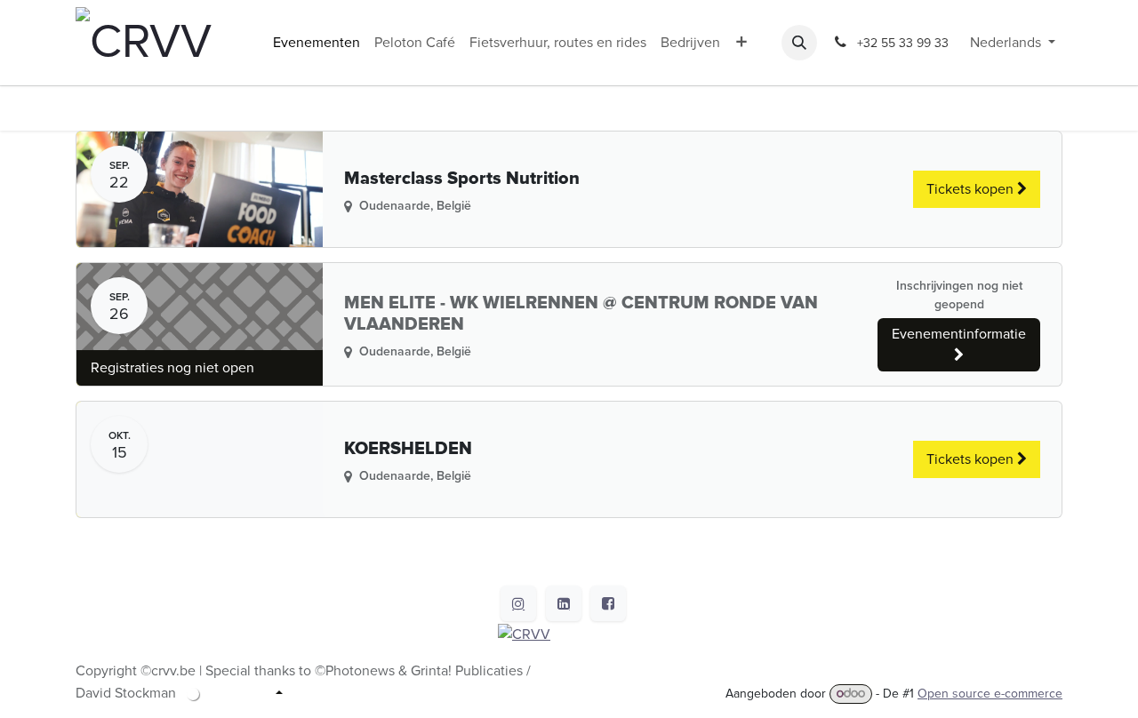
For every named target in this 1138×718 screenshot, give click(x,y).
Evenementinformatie (959, 334)
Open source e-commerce (990, 693)
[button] (799, 42)
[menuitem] (316, 42)
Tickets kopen (971, 189)
